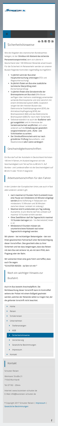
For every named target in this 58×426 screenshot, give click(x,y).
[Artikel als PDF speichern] (42, 41)
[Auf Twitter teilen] (49, 41)
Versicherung (18, 340)
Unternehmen (16, 320)
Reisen (13, 311)
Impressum (17, 349)
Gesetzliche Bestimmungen (24, 344)
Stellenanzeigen (19, 325)
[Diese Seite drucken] (39, 41)
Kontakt (13, 354)
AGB (14, 330)
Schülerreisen (16, 316)
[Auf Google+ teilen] (52, 41)
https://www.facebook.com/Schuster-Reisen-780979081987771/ (52, 420)
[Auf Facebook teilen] (46, 41)
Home (12, 306)
